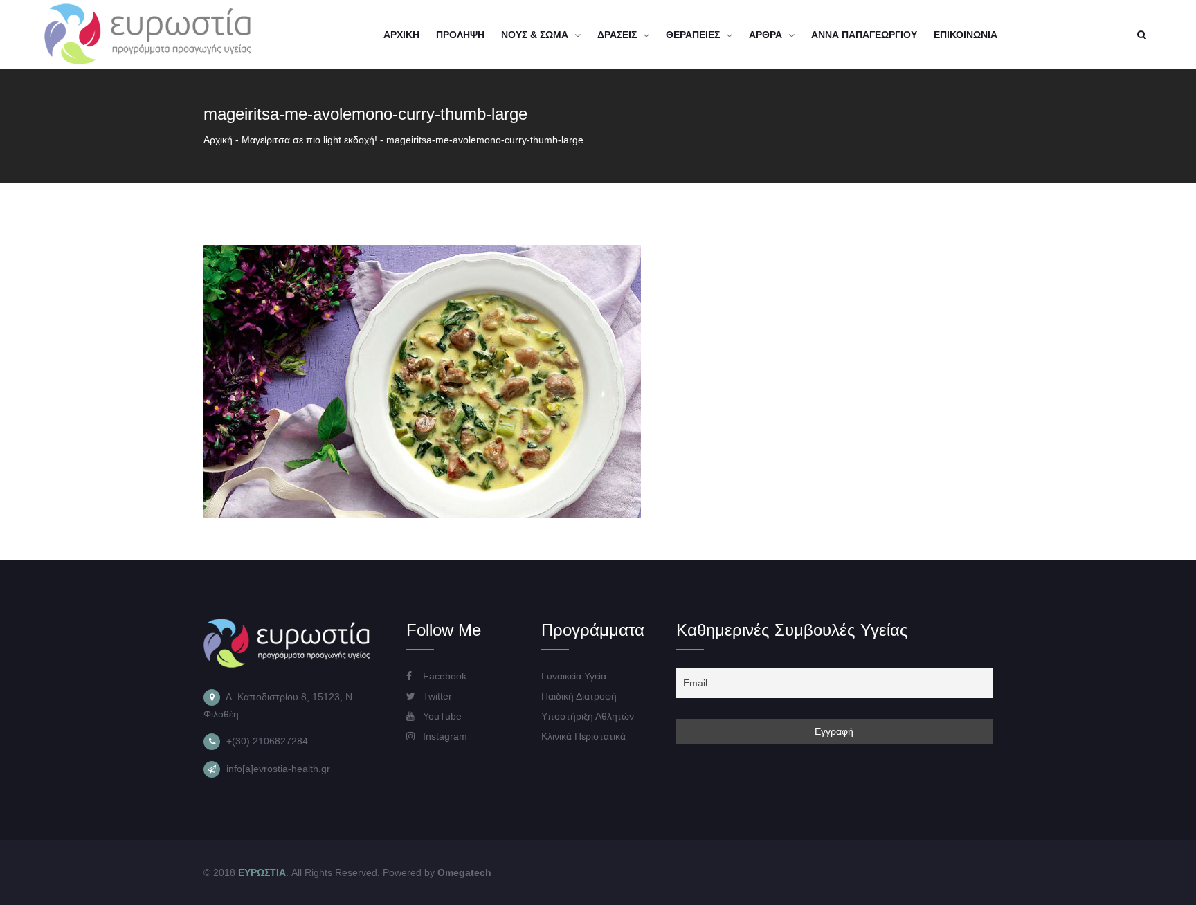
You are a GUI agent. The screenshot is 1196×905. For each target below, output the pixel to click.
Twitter (436, 696)
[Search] (1141, 34)
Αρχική (218, 139)
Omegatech (464, 872)
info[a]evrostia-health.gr (278, 768)
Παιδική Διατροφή (579, 696)
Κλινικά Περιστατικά (583, 736)
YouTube (441, 716)
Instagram (443, 736)
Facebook (443, 676)
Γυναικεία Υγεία (573, 676)
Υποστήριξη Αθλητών (587, 716)
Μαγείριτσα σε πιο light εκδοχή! (309, 139)
